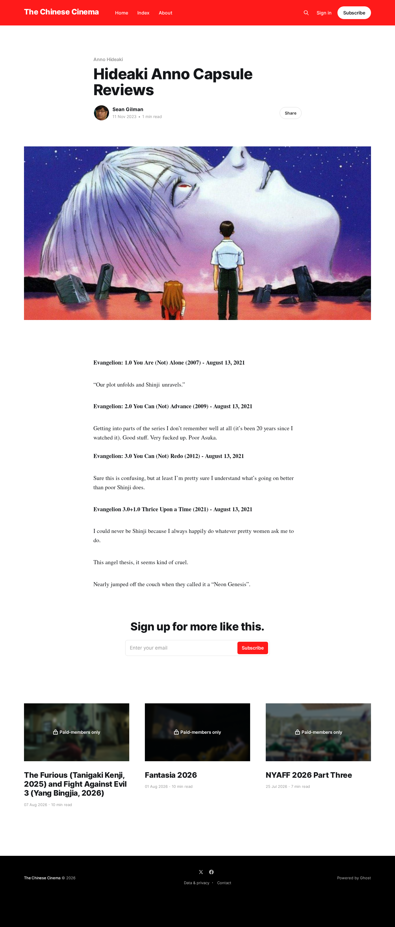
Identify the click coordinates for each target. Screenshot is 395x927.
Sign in (324, 13)
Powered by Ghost (354, 878)
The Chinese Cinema (61, 12)
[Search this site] (306, 12)
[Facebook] (211, 872)
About (165, 13)
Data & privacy (196, 882)
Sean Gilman (127, 109)
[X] (201, 872)
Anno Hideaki (108, 59)
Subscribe (354, 13)
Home (121, 13)
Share (290, 113)
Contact (224, 882)
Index (143, 13)
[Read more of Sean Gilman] (101, 113)
